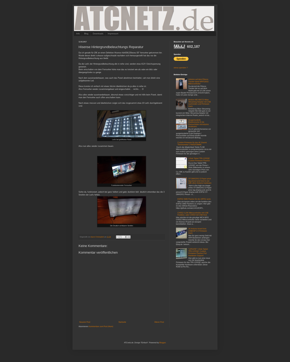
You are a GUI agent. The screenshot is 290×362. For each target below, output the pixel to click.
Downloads (98, 33)
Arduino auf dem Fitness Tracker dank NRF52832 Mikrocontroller (198, 81)
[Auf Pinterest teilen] (128, 237)
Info (78, 33)
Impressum (113, 33)
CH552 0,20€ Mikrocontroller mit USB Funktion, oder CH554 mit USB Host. (192, 214)
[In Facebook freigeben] (126, 237)
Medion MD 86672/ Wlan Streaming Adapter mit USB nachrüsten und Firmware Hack (199, 103)
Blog (86, 33)
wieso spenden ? (181, 68)
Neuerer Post (84, 322)
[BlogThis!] (120, 237)
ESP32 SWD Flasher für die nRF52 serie (194, 199)
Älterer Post (159, 322)
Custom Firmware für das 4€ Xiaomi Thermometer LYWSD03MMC (192, 143)
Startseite (122, 322)
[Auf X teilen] (123, 237)
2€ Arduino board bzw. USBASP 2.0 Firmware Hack (197, 231)
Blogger (162, 343)
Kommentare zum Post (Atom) (101, 326)
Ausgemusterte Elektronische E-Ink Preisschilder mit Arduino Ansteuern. (198, 123)
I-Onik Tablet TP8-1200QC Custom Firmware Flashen (199, 159)
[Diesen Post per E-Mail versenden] (117, 237)
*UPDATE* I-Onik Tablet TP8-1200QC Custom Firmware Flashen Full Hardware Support (198, 252)
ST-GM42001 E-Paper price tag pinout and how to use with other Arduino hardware (199, 181)
